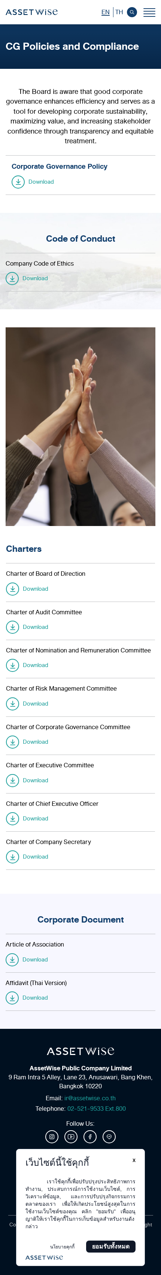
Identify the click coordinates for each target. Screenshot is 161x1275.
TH (119, 12)
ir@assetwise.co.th (90, 1098)
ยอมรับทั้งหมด (111, 1246)
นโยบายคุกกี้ (62, 1247)
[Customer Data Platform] (80, 1258)
